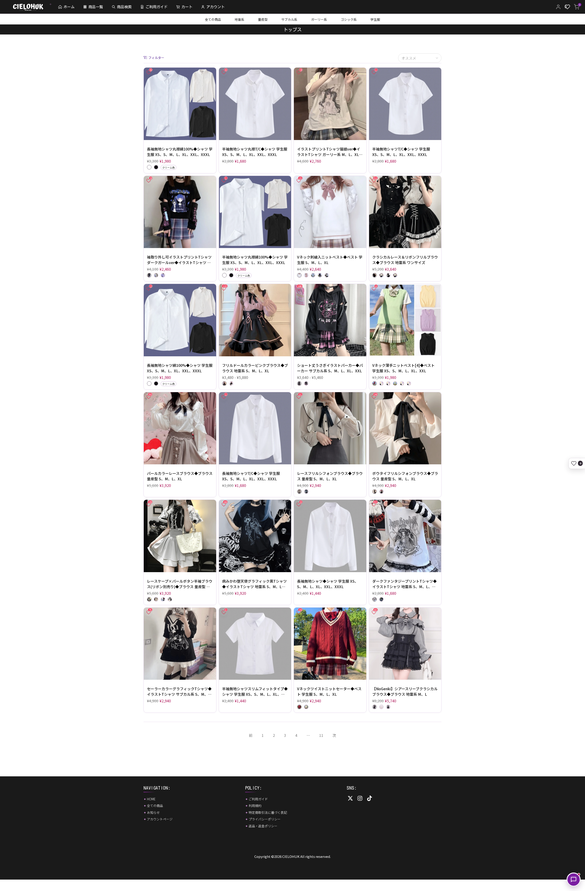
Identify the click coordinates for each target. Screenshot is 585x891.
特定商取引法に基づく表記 (268, 812)
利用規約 (255, 805)
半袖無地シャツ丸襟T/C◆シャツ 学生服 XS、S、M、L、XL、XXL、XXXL (254, 151)
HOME (151, 799)
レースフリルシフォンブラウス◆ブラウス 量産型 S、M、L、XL (330, 476)
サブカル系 (289, 19)
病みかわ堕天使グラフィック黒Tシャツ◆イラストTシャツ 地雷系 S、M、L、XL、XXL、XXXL (254, 583)
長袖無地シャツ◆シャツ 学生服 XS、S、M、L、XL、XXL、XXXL (327, 583)
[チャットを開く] (573, 879)
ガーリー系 (319, 19)
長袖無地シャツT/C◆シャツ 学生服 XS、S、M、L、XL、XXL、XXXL (251, 476)
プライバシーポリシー (265, 819)
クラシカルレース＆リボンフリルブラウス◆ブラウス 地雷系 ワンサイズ (405, 259)
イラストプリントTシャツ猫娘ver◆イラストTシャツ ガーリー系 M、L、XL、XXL (330, 151)
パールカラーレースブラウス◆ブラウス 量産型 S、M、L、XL (180, 476)
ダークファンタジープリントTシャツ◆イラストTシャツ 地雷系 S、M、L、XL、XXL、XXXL (404, 583)
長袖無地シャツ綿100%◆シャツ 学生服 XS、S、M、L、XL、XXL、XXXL (180, 367)
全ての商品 (213, 19)
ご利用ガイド (258, 799)
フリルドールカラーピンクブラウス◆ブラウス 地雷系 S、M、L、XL (255, 367)
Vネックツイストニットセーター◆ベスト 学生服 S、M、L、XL (329, 691)
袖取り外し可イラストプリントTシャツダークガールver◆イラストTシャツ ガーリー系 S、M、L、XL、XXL (179, 259)
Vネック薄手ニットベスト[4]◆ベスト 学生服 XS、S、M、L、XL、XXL (403, 367)
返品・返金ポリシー (263, 826)
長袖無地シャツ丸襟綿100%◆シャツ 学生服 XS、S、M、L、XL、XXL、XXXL (180, 151)
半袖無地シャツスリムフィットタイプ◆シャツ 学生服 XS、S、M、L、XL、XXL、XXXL (255, 691)
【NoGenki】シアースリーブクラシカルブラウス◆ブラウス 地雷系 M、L (405, 691)
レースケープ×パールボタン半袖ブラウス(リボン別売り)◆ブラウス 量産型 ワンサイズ (179, 583)
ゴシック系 (349, 19)
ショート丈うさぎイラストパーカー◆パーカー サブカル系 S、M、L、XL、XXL (330, 367)
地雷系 (239, 19)
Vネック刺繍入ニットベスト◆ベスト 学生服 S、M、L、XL (329, 259)
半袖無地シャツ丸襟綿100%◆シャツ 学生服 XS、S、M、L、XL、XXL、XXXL (255, 259)
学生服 (375, 19)
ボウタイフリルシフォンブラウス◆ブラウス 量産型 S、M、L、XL (405, 476)
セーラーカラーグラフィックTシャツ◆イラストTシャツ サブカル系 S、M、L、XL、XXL (179, 691)
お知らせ (153, 812)
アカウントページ (160, 819)
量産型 (263, 19)
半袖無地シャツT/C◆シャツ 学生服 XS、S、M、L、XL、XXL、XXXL (401, 151)
